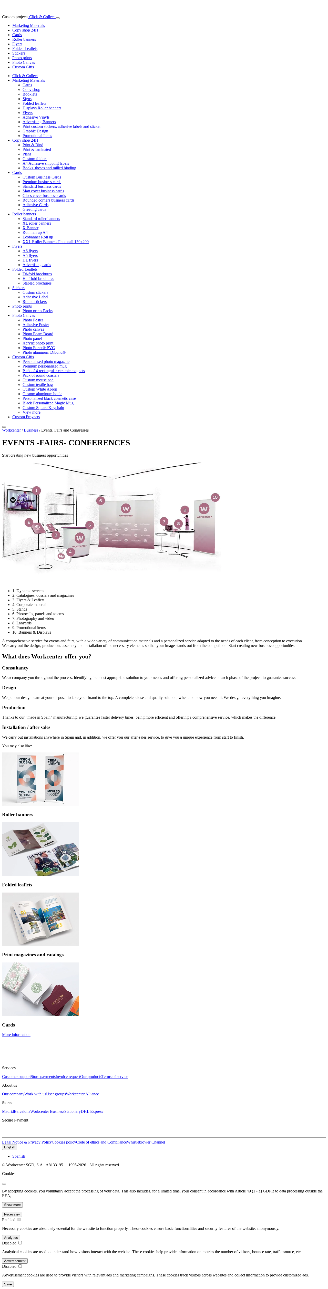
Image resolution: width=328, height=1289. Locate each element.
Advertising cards (37, 265)
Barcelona (22, 1111)
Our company (13, 1094)
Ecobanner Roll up (38, 237)
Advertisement (15, 1261)
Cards (17, 35)
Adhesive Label (35, 297)
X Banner (30, 228)
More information (16, 1034)
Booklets (30, 94)
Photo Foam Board (38, 334)
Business (31, 430)
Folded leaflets (34, 103)
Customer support (16, 1076)
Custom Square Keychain (43, 407)
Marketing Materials (28, 25)
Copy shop (31, 89)
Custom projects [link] (15, 17)
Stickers (18, 53)
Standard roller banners (41, 218)
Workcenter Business (47, 1111)
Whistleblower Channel (146, 1142)
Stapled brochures (37, 283)
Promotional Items (37, 135)
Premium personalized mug (45, 366)
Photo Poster (33, 320)
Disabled (9, 1243)
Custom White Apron (40, 389)
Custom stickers (35, 292)
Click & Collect (41, 17)
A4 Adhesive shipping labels (46, 163)
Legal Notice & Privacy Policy (27, 1142)
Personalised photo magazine (46, 361)
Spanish (18, 1156)
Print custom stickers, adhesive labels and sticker (62, 126)
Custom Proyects (26, 417)
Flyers (17, 44)
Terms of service (114, 1076)
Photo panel (32, 338)
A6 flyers (30, 251)
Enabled (8, 1220)
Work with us (35, 1094)
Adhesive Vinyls (36, 117)
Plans (27, 154)
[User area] (55, 17)
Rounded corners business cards (48, 200)
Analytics (11, 1238)
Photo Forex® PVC (39, 347)
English (9, 1147)
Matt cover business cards (43, 191)
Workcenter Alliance (82, 1094)
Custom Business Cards (42, 177)
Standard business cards (42, 186)
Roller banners (24, 39)
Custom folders (35, 158)
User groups (56, 1094)
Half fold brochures (38, 278)
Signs (27, 99)
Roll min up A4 (35, 232)
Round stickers (35, 301)
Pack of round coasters (41, 375)
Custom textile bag (38, 384)
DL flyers (30, 260)
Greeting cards (34, 209)
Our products (90, 1076)
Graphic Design (35, 131)
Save (8, 1284)
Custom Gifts (23, 67)
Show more (12, 1205)
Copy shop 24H (25, 30)
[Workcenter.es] (36, 12)
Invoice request (68, 1076)
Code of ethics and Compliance (101, 1142)
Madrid (8, 1111)
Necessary (12, 1214)
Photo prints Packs (38, 311)
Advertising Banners (39, 122)
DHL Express (92, 1111)
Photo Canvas (23, 62)
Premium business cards (42, 182)
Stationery (72, 1111)
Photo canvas (33, 329)
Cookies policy (64, 1142)
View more (31, 412)
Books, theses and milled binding (49, 168)
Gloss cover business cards (44, 195)
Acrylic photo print (38, 343)
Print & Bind (33, 145)
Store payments (43, 1076)
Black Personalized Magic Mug (48, 403)
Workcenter (11, 430)
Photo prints (22, 58)
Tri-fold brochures (37, 274)
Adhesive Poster (36, 324)
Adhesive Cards (35, 205)
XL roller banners (37, 223)
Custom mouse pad (38, 380)
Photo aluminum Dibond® (44, 352)
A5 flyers (30, 255)
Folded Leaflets (24, 48)
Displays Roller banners (42, 108)
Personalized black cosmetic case (49, 398)
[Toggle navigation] (58, 18)
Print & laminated (37, 149)
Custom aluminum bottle (42, 394)
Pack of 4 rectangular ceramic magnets (54, 371)
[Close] (4, 427)
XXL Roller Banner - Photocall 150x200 (56, 241)
